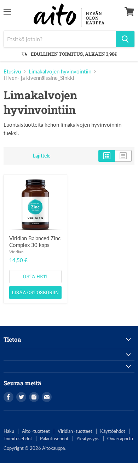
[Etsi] (125, 39)
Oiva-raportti (120, 438)
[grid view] (106, 155)
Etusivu (12, 71)
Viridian (16, 251)
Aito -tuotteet (36, 431)
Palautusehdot (54, 438)
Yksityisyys (87, 438)
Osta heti (35, 276)
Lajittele (41, 156)
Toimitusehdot (18, 438)
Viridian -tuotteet (75, 431)
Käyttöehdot (112, 431)
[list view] (123, 155)
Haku (9, 431)
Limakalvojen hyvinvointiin (60, 71)
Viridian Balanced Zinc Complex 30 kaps (35, 241)
